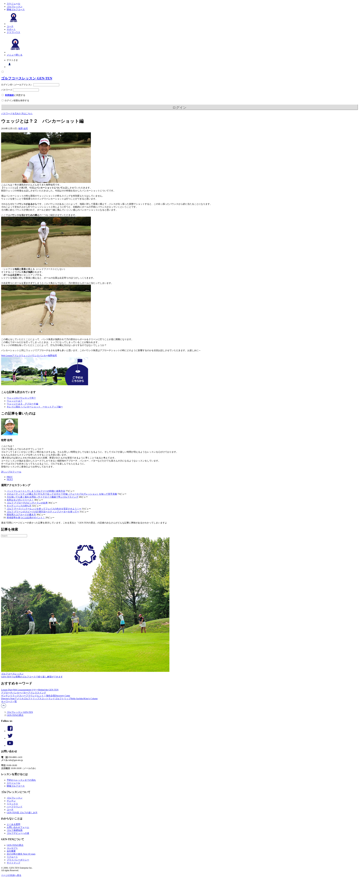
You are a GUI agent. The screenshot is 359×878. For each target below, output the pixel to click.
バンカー (43, 355)
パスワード (6, 90)
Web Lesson (6, 355)
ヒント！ (41, 695)
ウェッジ (25, 355)
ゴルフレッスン (14, 6)
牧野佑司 (52, 355)
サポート (11, 29)
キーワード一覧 (9, 701)
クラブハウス (13, 32)
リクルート (12, 857)
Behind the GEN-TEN (48, 690)
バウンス (34, 355)
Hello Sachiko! (77, 698)
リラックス (15, 695)
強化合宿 (50, 695)
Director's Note (8, 698)
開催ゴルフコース (16, 9)
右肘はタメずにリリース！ (20, 500)
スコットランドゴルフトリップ (55, 698)
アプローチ (6, 692)
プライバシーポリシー (18, 860)
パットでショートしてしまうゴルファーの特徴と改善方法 (36, 491)
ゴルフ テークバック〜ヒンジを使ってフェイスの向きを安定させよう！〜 (44, 509)
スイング (41, 692)
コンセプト (12, 848)
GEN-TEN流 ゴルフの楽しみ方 (22, 812)
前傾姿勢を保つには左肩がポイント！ (26, 517)
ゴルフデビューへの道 (18, 833)
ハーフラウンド (29, 695)
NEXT (10, 479)
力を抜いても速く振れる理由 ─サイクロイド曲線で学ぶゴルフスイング (42, 497)
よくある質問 (13, 824)
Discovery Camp (62, 695)
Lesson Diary (7, 690)
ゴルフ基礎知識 (14, 830)
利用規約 (9, 95)
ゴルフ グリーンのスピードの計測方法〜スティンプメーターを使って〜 (43, 511)
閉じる (19, 55)
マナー (35, 690)
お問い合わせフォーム (18, 827)
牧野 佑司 (23, 128)
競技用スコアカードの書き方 (21, 514)
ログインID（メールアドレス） (17, 84)
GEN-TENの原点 (15, 715)
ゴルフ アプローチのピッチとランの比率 (27, 503)
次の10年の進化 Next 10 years (21, 854)
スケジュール (13, 3)
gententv (28, 690)
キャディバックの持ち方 (19, 506)
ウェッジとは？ (14, 401)
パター (24, 692)
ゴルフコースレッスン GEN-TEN (26, 78)
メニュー (11, 55)
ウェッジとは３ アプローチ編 (22, 404)
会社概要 (11, 851)
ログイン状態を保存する (16, 100)
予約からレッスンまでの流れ (21, 780)
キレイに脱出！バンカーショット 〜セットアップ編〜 (35, 407)
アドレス (16, 355)
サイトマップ (13, 863)
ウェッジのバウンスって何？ (21, 398)
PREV (10, 477)
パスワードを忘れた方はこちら (17, 113)
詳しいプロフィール (11, 472)
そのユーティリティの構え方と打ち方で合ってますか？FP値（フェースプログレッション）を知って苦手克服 (62, 494)
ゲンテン (5, 695)
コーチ (10, 26)
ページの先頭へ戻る (11, 875)
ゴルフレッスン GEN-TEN (20, 712)
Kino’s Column (91, 698)
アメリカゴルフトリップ (27, 698)
